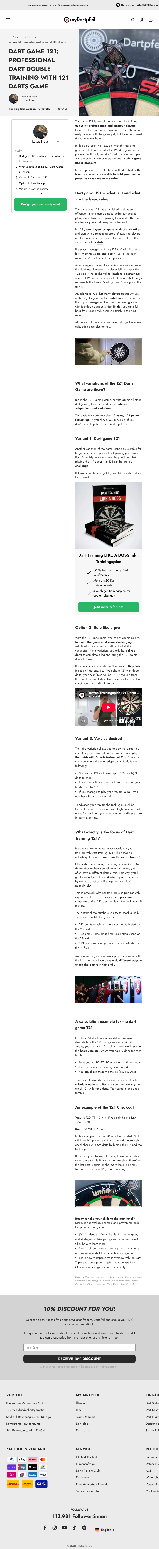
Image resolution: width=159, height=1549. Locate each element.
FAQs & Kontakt (86, 1457)
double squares (116, 877)
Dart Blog (12, 36)
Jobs (78, 1410)
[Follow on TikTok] (74, 1527)
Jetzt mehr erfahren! (108, 607)
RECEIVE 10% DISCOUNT (79, 1358)
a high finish (112, 306)
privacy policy (93, 1367)
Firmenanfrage (85, 1464)
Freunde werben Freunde (92, 1484)
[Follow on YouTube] (64, 1527)
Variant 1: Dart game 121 (33, 177)
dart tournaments (105, 1253)
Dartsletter (82, 1477)
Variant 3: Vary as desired (34, 189)
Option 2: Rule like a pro (33, 183)
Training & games (27, 36)
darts (100, 242)
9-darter (97, 461)
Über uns (81, 1403)
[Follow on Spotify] (84, 1527)
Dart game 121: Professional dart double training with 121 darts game (37, 41)
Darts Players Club (88, 1470)
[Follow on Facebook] (44, 1527)
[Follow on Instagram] (54, 1527)
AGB (149, 1470)
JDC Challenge (88, 1234)
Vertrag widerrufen (88, 1491)
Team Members (85, 1417)
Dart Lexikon (84, 1430)
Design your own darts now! (40, 204)
